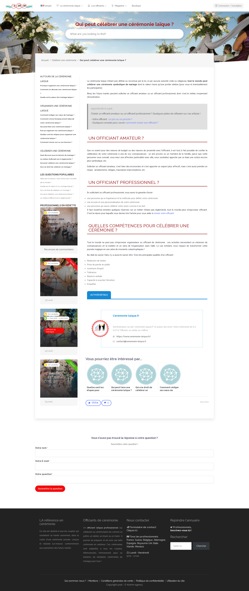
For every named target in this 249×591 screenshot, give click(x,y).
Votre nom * (41, 448)
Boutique (136, 5)
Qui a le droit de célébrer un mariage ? (56, 167)
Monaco (139, 546)
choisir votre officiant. (164, 213)
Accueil (45, 60)
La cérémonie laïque (69, 5)
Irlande (130, 546)
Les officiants (97, 5)
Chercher (201, 546)
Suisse (138, 540)
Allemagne (159, 540)
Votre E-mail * (42, 461)
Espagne (131, 543)
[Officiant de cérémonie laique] (19, 6)
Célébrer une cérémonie (64, 60)
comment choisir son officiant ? (142, 122)
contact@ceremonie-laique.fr (131, 341)
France (130, 540)
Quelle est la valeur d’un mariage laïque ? (57, 97)
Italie (155, 543)
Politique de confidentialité (150, 580)
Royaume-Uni (144, 543)
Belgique (148, 540)
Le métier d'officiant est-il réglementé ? (55, 198)
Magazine (119, 5)
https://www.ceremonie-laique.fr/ (133, 336)
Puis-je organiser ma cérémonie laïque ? (57, 131)
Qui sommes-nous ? (75, 580)
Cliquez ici (132, 530)
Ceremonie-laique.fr (126, 315)
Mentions (93, 580)
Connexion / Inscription (230, 5)
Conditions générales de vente (117, 580)
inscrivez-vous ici (180, 530)
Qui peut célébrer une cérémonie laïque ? (57, 163)
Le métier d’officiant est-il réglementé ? (56, 159)
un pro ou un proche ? (120, 119)
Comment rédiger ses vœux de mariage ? (57, 115)
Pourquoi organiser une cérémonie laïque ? (58, 86)
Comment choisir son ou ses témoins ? (56, 142)
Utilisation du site (176, 580)
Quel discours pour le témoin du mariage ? (57, 155)
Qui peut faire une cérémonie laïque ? (56, 127)
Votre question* (43, 474)
